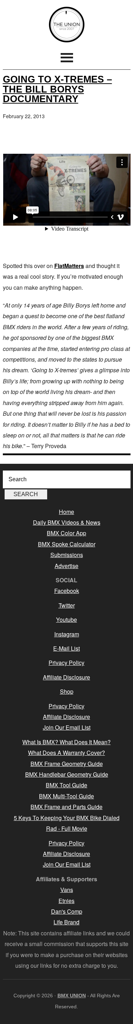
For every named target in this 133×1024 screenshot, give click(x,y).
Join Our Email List (66, 727)
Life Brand (66, 922)
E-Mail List (66, 648)
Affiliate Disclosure (66, 677)
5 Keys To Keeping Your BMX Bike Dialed (67, 818)
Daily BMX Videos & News (66, 522)
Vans (66, 890)
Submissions (66, 555)
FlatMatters (69, 266)
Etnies (66, 901)
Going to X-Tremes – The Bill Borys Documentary (57, 89)
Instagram (66, 634)
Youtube (66, 619)
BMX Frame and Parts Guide (66, 807)
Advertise (66, 566)
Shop (66, 691)
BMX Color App (66, 533)
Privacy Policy (66, 662)
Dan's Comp (66, 911)
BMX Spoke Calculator (66, 544)
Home (66, 512)
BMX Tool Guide (66, 785)
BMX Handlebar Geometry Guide (66, 774)
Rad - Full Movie (66, 828)
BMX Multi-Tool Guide (66, 796)
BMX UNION (67, 24)
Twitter (67, 605)
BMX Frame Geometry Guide (67, 764)
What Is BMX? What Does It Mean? (66, 742)
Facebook (66, 591)
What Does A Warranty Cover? (66, 753)
